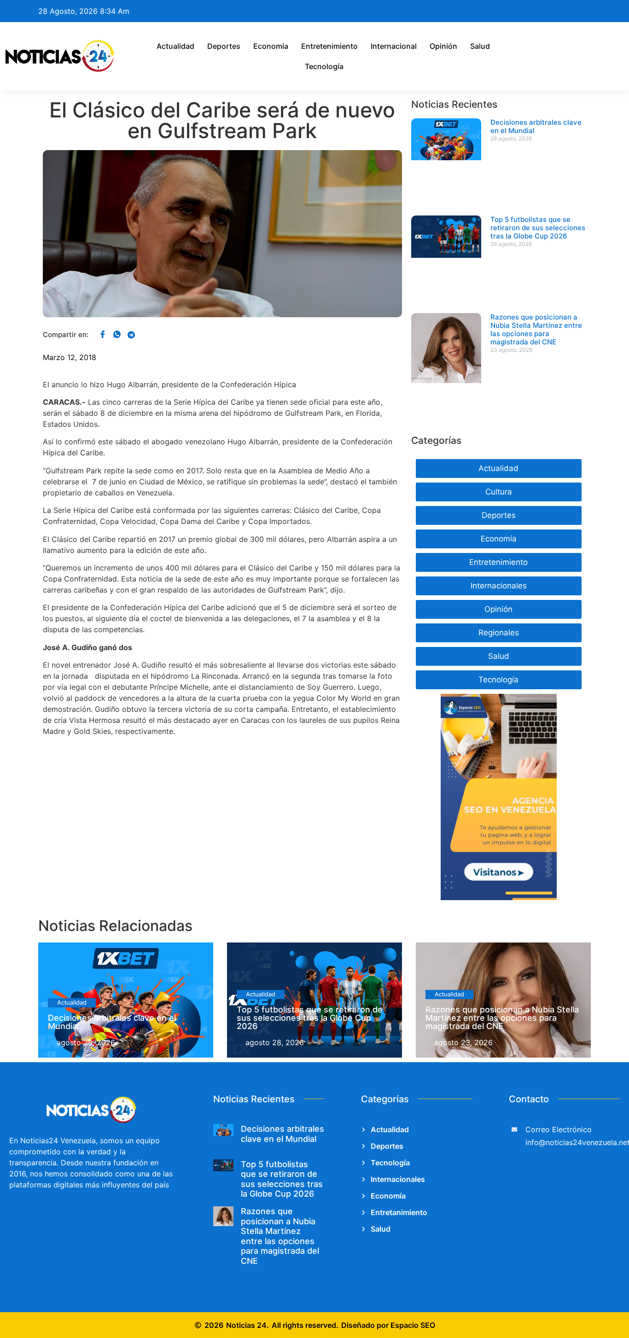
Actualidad (175, 46)
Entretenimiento (329, 46)
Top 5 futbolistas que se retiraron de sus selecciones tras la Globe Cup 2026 (537, 227)
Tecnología (324, 66)
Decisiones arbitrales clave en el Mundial (536, 126)
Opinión (443, 46)
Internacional (394, 46)
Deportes (223, 46)
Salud (480, 46)
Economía (270, 46)
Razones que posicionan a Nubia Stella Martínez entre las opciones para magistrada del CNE (536, 329)
